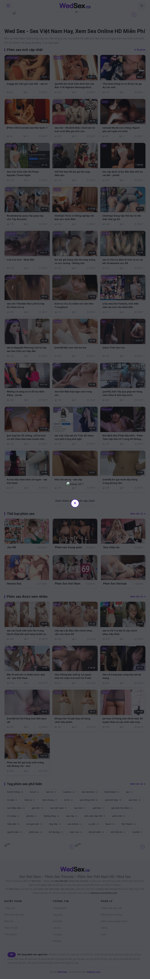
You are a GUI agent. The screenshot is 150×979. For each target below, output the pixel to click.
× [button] (75, 503)
